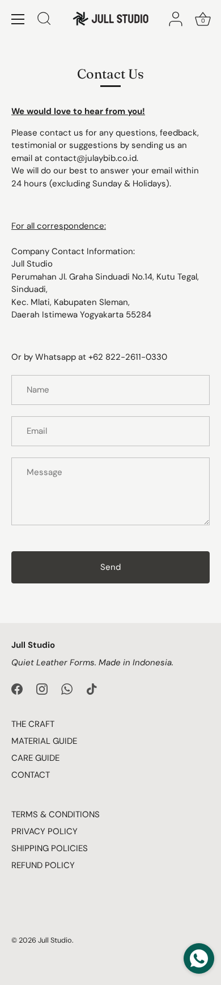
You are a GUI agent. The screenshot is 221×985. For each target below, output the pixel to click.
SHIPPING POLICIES (49, 848)
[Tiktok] (91, 688)
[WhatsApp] (67, 688)
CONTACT (30, 775)
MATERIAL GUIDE (44, 741)
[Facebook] (17, 688)
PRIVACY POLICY (44, 831)
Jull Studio (55, 940)
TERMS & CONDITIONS (55, 814)
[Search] (44, 20)
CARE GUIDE (35, 758)
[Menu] (18, 19)
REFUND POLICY (43, 865)
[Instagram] (42, 688)
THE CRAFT (32, 724)
